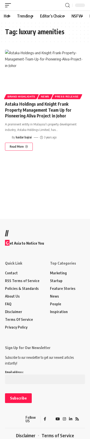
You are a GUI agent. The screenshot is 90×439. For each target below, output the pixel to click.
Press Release (67, 96)
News (45, 96)
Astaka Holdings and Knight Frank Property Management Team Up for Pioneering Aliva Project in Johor (38, 110)
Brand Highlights (21, 96)
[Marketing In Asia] (13, 419)
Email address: (14, 372)
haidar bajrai (24, 137)
